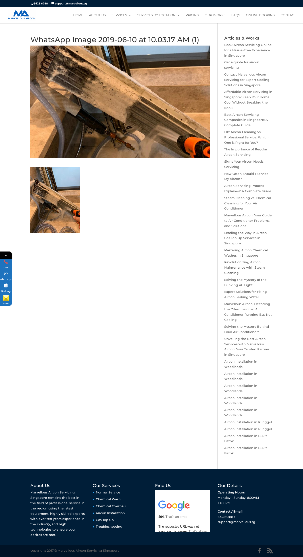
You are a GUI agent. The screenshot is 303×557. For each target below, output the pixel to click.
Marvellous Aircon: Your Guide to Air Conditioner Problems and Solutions (248, 220)
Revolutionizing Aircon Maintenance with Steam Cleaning (244, 267)
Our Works (215, 15)
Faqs (235, 15)
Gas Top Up (105, 520)
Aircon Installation (110, 513)
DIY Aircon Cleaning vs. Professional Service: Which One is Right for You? (246, 137)
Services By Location (156, 15)
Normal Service (108, 492)
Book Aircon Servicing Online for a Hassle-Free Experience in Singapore (248, 50)
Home (78, 15)
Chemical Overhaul (111, 506)
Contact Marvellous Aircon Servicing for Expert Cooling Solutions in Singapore (247, 79)
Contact (288, 15)
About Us (97, 15)
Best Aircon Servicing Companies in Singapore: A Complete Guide (246, 120)
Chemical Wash (108, 499)
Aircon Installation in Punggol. (248, 422)
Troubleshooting (109, 527)
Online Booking (260, 15)
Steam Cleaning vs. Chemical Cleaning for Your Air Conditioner (247, 203)
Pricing (192, 15)
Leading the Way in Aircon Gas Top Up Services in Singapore (245, 238)
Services (119, 15)
